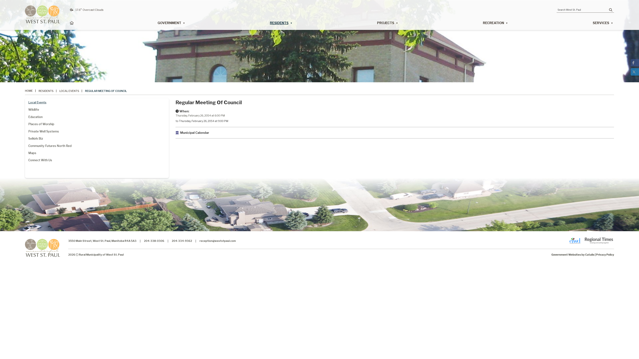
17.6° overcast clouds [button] (89, 9)
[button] (610, 10)
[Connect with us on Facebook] (635, 62)
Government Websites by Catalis (572, 254)
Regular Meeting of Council (106, 91)
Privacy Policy (605, 254)
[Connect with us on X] (635, 72)
